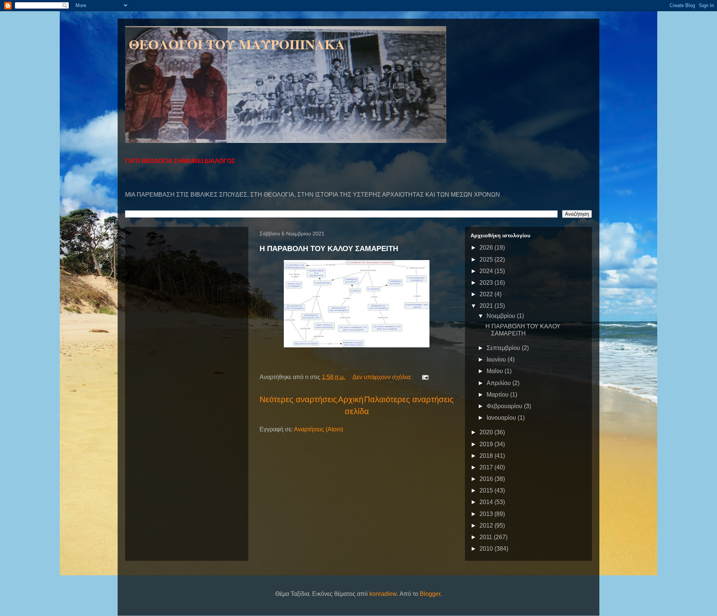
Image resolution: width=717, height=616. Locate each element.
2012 (486, 525)
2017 (486, 467)
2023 (486, 282)
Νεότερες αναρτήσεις (298, 399)
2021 (486, 306)
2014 (486, 502)
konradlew (383, 594)
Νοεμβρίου (502, 316)
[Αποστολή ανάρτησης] (424, 377)
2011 (486, 537)
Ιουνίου (497, 359)
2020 (486, 432)
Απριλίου (499, 383)
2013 (486, 514)
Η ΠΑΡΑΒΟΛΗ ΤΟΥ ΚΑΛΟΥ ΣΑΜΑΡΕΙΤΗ (329, 248)
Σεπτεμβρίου (504, 348)
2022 (486, 294)
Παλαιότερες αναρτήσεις (409, 399)
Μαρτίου (498, 394)
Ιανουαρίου (502, 418)
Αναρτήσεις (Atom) (318, 429)
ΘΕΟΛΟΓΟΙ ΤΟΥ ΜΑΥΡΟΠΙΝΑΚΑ (237, 44)
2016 (486, 479)
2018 (486, 456)
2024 (486, 271)
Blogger (430, 594)
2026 (486, 247)
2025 (486, 259)
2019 (486, 444)
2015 (486, 490)
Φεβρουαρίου (505, 406)
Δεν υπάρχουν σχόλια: (383, 377)
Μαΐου (496, 371)
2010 (486, 548)
